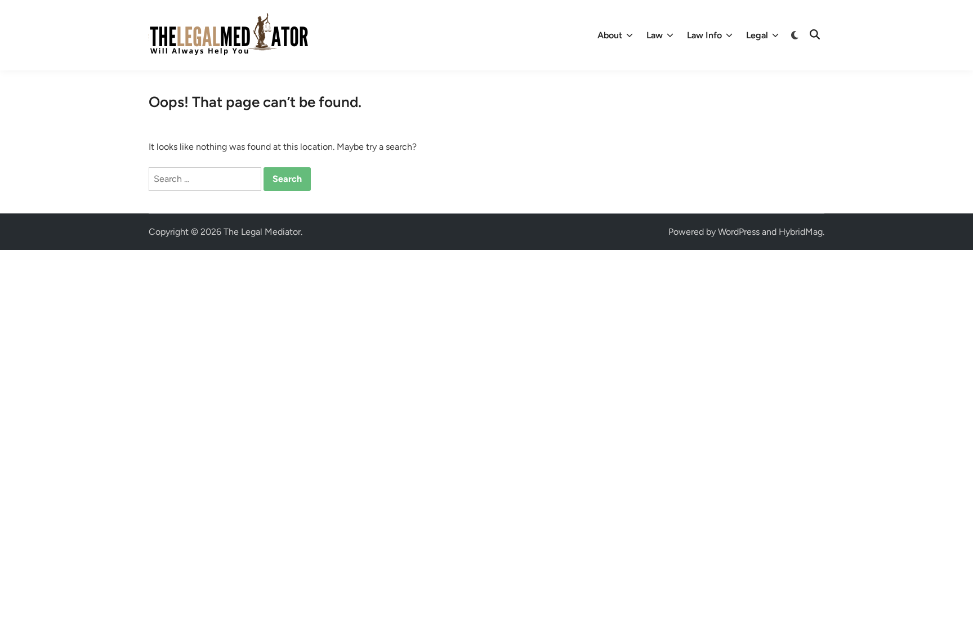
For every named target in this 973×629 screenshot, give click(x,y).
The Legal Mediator (262, 231)
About (609, 35)
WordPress (739, 231)
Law (654, 35)
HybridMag (801, 231)
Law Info (704, 35)
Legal (757, 35)
